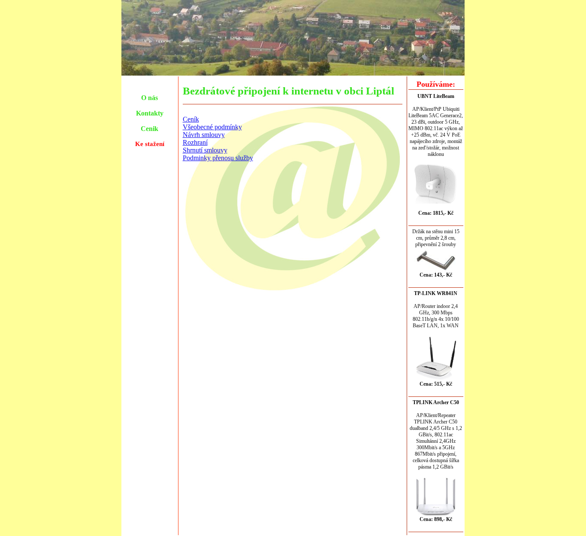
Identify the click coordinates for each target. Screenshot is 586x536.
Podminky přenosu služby (218, 157)
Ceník (191, 119)
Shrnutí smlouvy (205, 150)
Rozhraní (195, 142)
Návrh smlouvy (204, 134)
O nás (149, 97)
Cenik (149, 128)
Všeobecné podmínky (212, 127)
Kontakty (149, 113)
